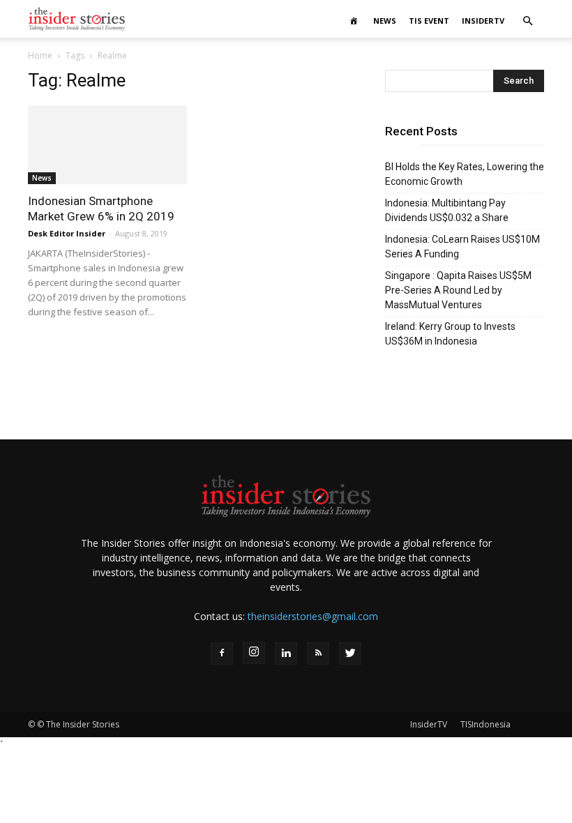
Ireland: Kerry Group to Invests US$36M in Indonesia (450, 334)
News (384, 20)
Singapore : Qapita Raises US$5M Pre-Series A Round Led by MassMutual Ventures (458, 290)
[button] (527, 21)
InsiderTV (483, 20)
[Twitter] (350, 653)
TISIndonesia (485, 724)
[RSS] (318, 653)
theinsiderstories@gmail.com (313, 616)
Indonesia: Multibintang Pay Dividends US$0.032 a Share (447, 210)
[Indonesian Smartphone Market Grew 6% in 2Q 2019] (107, 144)
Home (40, 55)
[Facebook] (222, 653)
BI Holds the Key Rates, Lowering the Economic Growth (464, 174)
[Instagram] (254, 653)
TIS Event (429, 20)
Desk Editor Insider (66, 233)
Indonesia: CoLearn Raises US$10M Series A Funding (462, 246)
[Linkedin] (286, 653)
